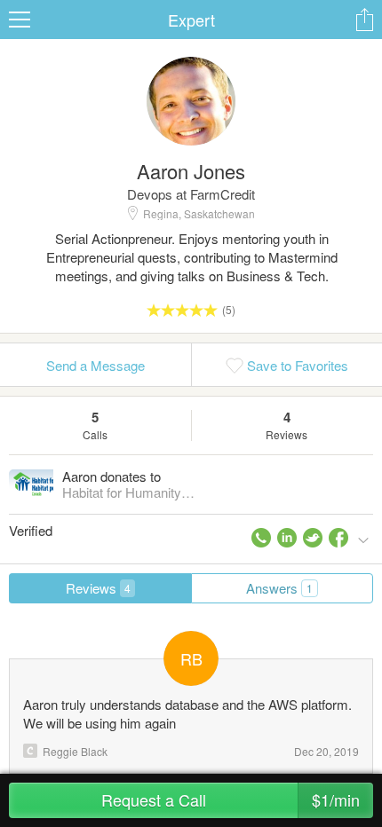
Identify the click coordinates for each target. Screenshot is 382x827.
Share (364, 19)
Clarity (30, 751)
